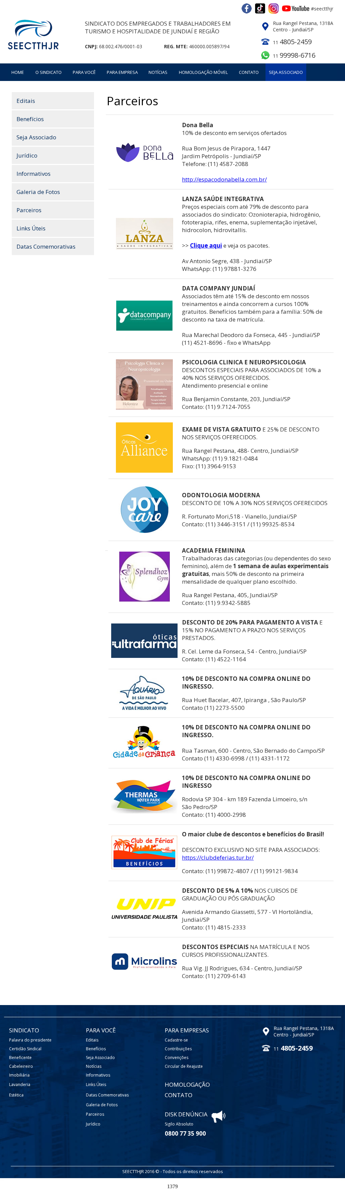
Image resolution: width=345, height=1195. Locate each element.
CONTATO (249, 72)
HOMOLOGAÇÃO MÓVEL (203, 72)
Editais (26, 101)
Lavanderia (19, 1084)
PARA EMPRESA (122, 72)
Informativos (34, 173)
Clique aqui (206, 245)
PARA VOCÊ (84, 72)
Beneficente (20, 1057)
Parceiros (29, 210)
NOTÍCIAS (158, 72)
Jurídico (27, 155)
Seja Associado (36, 137)
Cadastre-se (176, 1040)
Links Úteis (31, 228)
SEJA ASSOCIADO (286, 72)
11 (294, 56)
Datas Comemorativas (46, 246)
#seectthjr (322, 8)
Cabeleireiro (21, 1066)
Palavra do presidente (30, 1040)
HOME (17, 72)
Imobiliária (19, 1075)
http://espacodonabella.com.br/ (224, 179)
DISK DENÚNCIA (186, 1114)
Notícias (93, 1066)
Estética (16, 1095)
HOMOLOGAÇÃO (187, 1084)
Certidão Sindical (25, 1049)
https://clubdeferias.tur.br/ (218, 857)
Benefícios (30, 119)
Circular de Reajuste (184, 1066)
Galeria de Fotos (38, 192)
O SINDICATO (48, 72)
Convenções (176, 1057)
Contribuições (178, 1049)
